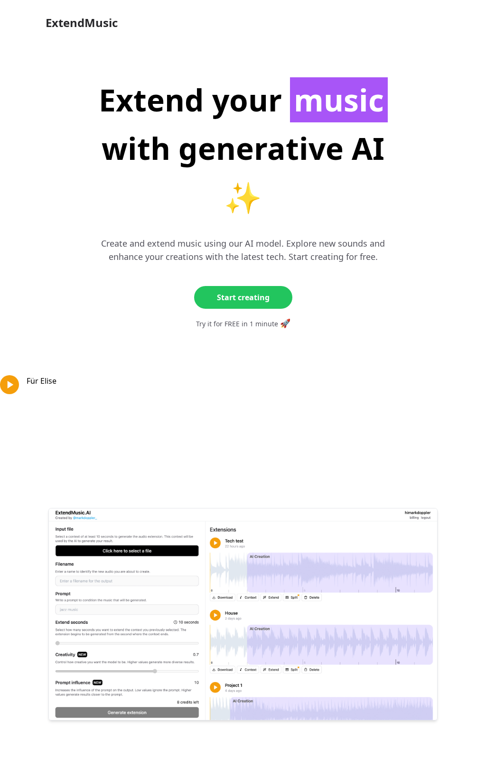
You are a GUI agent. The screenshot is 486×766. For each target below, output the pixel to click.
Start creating (243, 297)
